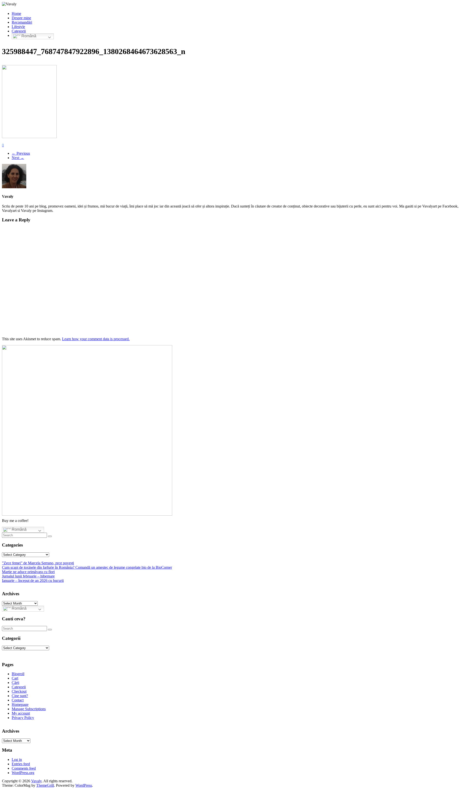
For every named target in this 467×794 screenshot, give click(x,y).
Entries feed (21, 764)
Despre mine (21, 18)
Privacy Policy (23, 718)
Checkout (19, 691)
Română (28, 36)
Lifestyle (18, 27)
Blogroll (18, 674)
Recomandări (22, 22)
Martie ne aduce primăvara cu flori (28, 572)
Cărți (15, 683)
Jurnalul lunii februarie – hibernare (28, 576)
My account (21, 713)
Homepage (20, 704)
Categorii (19, 31)
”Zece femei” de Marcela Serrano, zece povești (38, 563)
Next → (18, 158)
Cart (15, 678)
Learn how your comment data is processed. (96, 339)
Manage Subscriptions (29, 709)
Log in (17, 759)
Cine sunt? (20, 696)
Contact (18, 700)
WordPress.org (23, 773)
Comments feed (24, 768)
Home (16, 13)
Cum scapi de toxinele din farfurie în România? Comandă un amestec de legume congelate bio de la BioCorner (87, 567)
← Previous (21, 153)
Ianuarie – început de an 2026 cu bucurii (33, 580)
